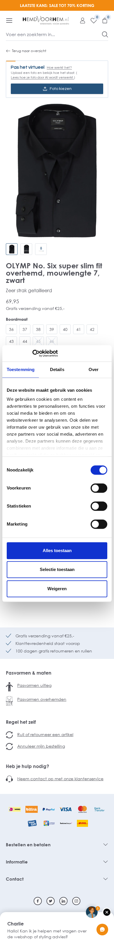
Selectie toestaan (57, 569)
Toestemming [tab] (20, 369)
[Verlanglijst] (91, 20)
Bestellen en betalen (28, 844)
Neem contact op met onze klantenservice (60, 778)
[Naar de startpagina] (46, 20)
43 (11, 341)
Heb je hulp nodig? (27, 766)
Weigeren (57, 588)
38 (38, 329)
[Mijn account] (80, 20)
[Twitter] (50, 901)
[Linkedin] (63, 901)
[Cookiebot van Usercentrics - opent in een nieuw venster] (32, 353)
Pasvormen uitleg (34, 685)
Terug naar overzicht (29, 51)
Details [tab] (57, 369)
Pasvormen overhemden (41, 699)
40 (65, 329)
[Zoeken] (105, 34)
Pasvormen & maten (28, 673)
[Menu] (9, 20)
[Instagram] (76, 901)
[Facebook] (38, 901)
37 (25, 329)
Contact (15, 879)
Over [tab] (94, 369)
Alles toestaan (57, 550)
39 (51, 329)
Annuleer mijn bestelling (41, 746)
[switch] (99, 488)
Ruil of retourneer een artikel (45, 734)
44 (25, 341)
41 (78, 329)
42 (92, 329)
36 (11, 329)
